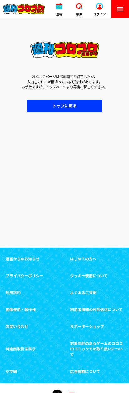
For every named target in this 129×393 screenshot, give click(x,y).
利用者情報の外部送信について (96, 309)
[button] (59, 9)
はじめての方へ (83, 259)
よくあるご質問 (83, 292)
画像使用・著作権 (21, 309)
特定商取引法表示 (21, 349)
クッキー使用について (89, 275)
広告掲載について (85, 371)
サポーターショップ (87, 326)
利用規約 (13, 292)
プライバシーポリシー (24, 275)
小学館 (11, 371)
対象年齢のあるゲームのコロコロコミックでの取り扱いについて (96, 349)
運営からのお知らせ (22, 259)
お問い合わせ (17, 326)
